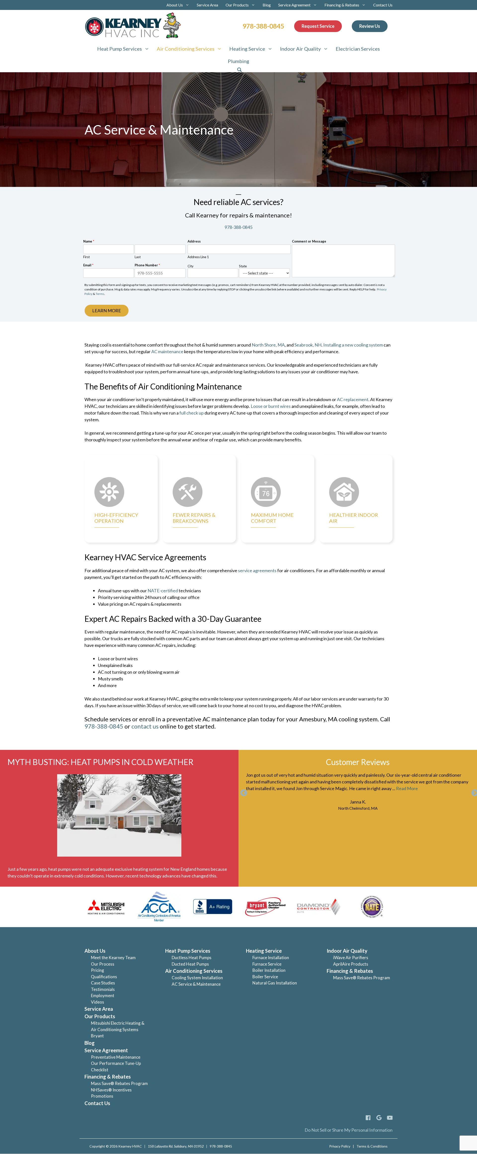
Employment (102, 995)
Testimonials (103, 989)
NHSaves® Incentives (111, 1089)
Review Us (369, 26)
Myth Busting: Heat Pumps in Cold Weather (100, 762)
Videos (97, 1002)
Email (88, 265)
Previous (242, 791)
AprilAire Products (350, 964)
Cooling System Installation (197, 977)
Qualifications (104, 976)
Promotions (102, 1096)
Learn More (135, 474)
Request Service (318, 26)
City (191, 266)
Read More (407, 788)
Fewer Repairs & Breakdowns (194, 518)
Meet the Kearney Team (113, 957)
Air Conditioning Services (185, 49)
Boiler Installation (268, 970)
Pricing (97, 970)
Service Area (207, 4)
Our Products (237, 4)
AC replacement (352, 399)
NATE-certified (163, 590)
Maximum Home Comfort (272, 518)
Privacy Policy (339, 1146)
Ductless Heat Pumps (191, 957)
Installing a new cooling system (353, 345)
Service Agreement (294, 4)
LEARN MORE (106, 310)
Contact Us (383, 4)
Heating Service (247, 49)
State (243, 266)
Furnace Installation (270, 957)
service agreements (257, 570)
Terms (100, 294)
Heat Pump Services (119, 49)
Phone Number (147, 265)
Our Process (102, 964)
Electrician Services (358, 49)
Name (88, 241)
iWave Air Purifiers (350, 957)
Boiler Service (265, 976)
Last (138, 257)
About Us (174, 4)
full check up (191, 413)
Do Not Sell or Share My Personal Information (349, 1130)
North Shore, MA (268, 345)
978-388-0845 (263, 26)
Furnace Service (266, 964)
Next (473, 791)
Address (194, 241)
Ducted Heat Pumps (190, 964)
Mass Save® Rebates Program (119, 1083)
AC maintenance (167, 351)
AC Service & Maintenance (196, 984)
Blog (267, 4)
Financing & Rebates (341, 4)
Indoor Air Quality (300, 49)
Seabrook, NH (307, 345)
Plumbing (238, 61)
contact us (145, 726)
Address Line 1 (198, 257)
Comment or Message (309, 241)
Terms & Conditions (372, 1146)
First (86, 257)
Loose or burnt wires (271, 406)
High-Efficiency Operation (116, 518)
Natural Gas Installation (274, 982)
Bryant (97, 1035)
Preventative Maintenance (115, 1057)
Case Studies (103, 982)
